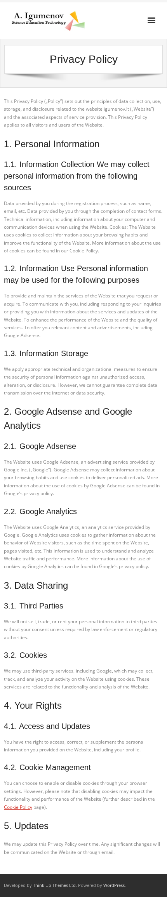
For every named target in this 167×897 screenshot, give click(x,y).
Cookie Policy (18, 807)
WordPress (114, 885)
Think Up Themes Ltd (54, 885)
